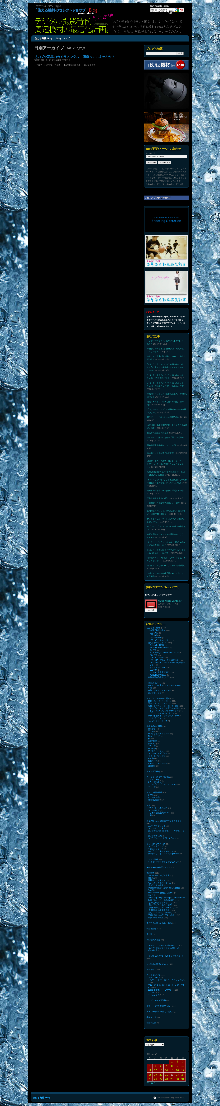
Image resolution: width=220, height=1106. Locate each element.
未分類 (149, 934)
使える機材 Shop (44, 38)
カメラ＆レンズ (153, 975)
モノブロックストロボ (157, 721)
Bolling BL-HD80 (157, 645)
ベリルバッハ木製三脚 (157, 808)
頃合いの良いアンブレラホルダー (164, 711)
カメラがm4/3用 (155, 836)
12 (155, 1070)
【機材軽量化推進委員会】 (159, 910)
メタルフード (154, 779)
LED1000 (154, 633)
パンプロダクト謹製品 (156, 1000)
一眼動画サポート (154, 683)
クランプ (152, 743)
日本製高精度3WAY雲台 (160, 813)
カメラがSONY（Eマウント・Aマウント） (166, 831)
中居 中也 (66, 60)
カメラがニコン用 (155, 828)
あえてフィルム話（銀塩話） (160, 912)
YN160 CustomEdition (159, 648)
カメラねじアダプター (157, 753)
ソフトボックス (155, 718)
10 (182, 1066)
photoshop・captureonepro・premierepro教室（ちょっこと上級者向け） (166, 899)
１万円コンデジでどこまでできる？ (163, 862)
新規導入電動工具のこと (157, 433)
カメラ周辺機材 (153, 771)
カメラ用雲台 (154, 810)
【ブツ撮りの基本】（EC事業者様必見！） (63, 65)
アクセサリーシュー (156, 751)
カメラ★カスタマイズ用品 (158, 777)
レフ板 (151, 795)
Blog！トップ (63, 38)
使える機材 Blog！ (42, 1097)
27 (160, 1079)
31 (182, 1079)
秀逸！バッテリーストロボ (159, 703)
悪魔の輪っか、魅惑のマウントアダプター (165, 821)
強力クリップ (154, 736)
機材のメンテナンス (156, 880)
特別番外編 (151, 929)
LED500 (153, 635)
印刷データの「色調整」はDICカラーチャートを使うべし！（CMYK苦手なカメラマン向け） (167, 464)
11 (149, 1070)
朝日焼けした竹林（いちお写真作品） (163, 417)
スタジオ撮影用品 (154, 792)
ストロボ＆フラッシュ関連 (158, 698)
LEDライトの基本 (155, 885)
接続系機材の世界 (154, 726)
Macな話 (152, 895)
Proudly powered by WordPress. (171, 1098)
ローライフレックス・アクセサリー (163, 854)
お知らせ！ (151, 969)
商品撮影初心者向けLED (158, 677)
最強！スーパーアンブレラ (159, 701)
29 (171, 1079)
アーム (151, 731)
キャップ (152, 787)
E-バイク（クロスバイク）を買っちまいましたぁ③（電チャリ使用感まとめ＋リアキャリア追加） (166, 367)
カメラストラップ (155, 846)
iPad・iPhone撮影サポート (158, 867)
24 (182, 1074)
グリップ (152, 746)
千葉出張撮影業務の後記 (157, 498)
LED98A (153, 670)
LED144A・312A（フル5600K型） (165, 660)
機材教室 (150, 873)
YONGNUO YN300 (158, 675)
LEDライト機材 (153, 628)
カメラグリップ (155, 693)
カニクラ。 (153, 729)
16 (177, 1070)
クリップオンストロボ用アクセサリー (164, 708)
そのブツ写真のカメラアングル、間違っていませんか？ (74, 57)
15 (171, 1070)
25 (149, 1079)
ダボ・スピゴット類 (156, 756)
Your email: (151, 153)
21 (166, 1074)
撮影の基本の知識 (155, 917)
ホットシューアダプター (158, 734)
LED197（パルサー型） (160, 640)
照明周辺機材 (154, 800)
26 (155, 1079)
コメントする (90, 65)
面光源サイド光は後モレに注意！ (161, 453)
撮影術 (151, 878)
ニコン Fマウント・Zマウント (161, 990)
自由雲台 (152, 766)
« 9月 (147, 1083)
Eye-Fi (151, 890)
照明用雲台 (153, 741)
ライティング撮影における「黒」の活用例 (165, 437)
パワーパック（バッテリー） (162, 713)
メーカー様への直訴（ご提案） (160, 1011)
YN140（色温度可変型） (160, 672)
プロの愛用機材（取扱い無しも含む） (164, 888)
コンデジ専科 (152, 859)
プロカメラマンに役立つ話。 (159, 1006)
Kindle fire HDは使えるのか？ (161, 893)
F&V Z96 (153, 655)
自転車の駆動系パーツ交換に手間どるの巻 (165, 490)
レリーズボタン (155, 782)
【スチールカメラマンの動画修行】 (162, 945)
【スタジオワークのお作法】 (160, 905)
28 (166, 1079)
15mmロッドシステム (157, 763)
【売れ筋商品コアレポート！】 (161, 907)
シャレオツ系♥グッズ (156, 844)
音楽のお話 (151, 1023)
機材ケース (151, 1017)
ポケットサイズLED (158, 667)
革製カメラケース (155, 849)
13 (160, 1070)
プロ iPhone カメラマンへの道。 (162, 915)
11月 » (154, 1083)
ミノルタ (152, 992)
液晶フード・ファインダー (159, 690)
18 (149, 1074)
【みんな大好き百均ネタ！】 (160, 903)
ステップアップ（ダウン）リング (162, 784)
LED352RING (156, 638)
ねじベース (153, 761)
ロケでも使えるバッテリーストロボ (163, 716)
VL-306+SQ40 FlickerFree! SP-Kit (164, 653)
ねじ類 (151, 758)
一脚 (150, 815)
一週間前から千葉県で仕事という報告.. (164, 503)
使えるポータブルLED (157, 643)
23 (177, 1074)
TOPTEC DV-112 (157, 657)
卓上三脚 (152, 748)
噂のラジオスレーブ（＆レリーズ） (163, 706)
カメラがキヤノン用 (156, 826)
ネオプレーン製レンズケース (160, 851)
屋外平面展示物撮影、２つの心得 (161, 445)
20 (160, 1074)
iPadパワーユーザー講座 (158, 875)
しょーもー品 (154, 797)
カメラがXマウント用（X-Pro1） (162, 838)
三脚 (148, 805)
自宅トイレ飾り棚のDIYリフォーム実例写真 (166, 565)
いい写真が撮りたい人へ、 (158, 964)
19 (155, 1074)
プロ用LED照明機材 (156, 630)
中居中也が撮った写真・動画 (159, 923)
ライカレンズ (154, 995)
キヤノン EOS (154, 977)
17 (182, 1070)
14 (166, 1070)
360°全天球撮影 (153, 940)
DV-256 (153, 650)
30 (177, 1079)
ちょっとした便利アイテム (159, 883)
